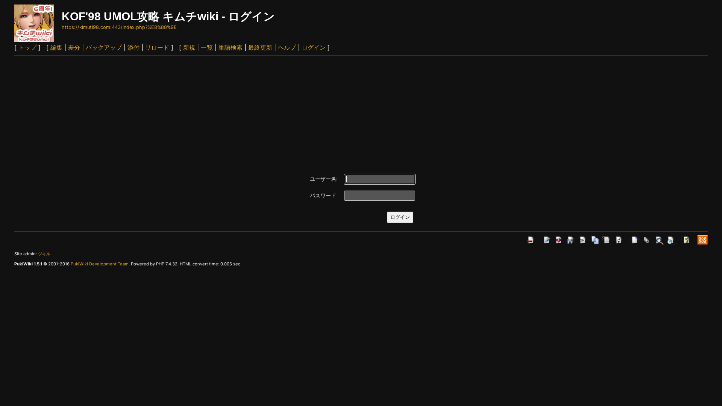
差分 (74, 47)
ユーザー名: (324, 179)
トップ (27, 47)
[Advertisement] (361, 112)
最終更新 (260, 47)
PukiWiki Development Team (100, 264)
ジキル (44, 253)
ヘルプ (287, 47)
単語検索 (230, 47)
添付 (133, 47)
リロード (157, 47)
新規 (189, 47)
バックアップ (104, 47)
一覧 (207, 47)
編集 (56, 47)
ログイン (314, 47)
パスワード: (324, 195)
